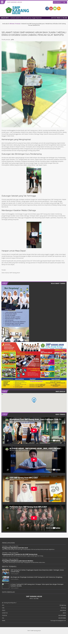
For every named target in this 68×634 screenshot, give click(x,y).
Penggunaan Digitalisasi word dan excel (15, 548)
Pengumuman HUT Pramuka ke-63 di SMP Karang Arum (19, 554)
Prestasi (17, 23)
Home (12, 23)
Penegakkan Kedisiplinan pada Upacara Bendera (17, 561)
